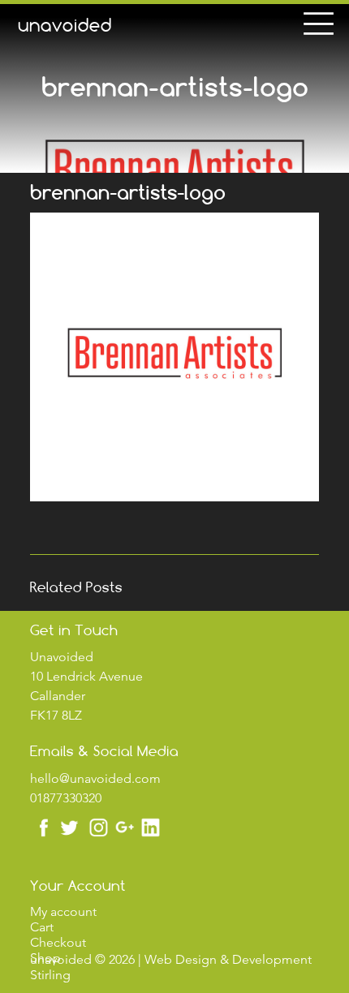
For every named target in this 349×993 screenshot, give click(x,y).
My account (63, 911)
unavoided (65, 25)
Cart (42, 927)
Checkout (58, 942)
